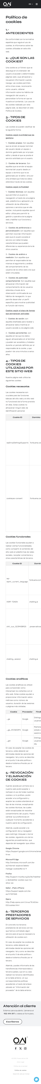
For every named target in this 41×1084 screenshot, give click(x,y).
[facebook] (16, 1048)
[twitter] (20, 1048)
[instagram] (25, 1048)
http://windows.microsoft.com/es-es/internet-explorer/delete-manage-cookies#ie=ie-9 (20, 865)
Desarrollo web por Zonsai (21, 1074)
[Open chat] (36, 1079)
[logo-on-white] (7, 3)
